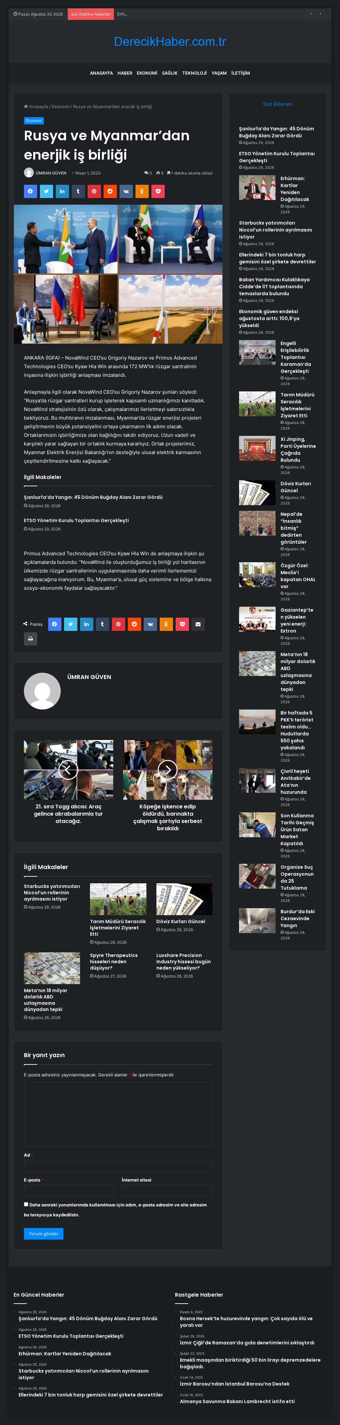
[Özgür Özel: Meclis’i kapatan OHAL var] (257, 574)
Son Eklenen (278, 104)
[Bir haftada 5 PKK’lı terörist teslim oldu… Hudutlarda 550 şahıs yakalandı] (257, 722)
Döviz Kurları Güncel (180, 921)
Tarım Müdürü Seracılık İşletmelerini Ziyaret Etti (118, 927)
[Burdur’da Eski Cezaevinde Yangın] (257, 920)
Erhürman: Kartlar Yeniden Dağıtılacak (156, 14)
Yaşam (219, 73)
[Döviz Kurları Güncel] (184, 899)
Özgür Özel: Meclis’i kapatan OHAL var (298, 576)
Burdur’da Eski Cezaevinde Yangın (298, 918)
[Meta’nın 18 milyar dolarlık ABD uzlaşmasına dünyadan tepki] (52, 968)
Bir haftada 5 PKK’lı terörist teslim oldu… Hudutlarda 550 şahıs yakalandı (297, 730)
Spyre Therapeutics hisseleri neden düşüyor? (114, 961)
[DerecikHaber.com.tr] (170, 42)
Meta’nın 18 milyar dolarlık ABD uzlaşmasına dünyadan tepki (45, 1000)
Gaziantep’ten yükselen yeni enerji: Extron (297, 620)
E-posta (34, 1180)
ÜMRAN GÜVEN (51, 172)
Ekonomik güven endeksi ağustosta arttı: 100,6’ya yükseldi (269, 318)
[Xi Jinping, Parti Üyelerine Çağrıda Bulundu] (257, 448)
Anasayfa (101, 73)
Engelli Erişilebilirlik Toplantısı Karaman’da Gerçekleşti (296, 357)
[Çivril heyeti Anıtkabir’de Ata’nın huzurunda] (257, 780)
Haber (125, 73)
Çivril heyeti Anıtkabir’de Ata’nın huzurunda (296, 781)
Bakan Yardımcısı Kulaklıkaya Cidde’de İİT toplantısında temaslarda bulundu (274, 286)
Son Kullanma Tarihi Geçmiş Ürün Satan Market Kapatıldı (297, 829)
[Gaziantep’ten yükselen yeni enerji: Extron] (257, 619)
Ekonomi (147, 73)
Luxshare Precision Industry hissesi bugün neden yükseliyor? (183, 961)
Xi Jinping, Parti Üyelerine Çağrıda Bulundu (298, 449)
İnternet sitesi (136, 1180)
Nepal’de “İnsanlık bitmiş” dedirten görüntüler (294, 528)
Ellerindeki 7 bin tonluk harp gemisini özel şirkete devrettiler (277, 258)
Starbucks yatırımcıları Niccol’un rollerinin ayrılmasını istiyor (52, 892)
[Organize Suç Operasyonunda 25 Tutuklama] (257, 876)
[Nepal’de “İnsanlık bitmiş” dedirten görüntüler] (257, 523)
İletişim (240, 73)
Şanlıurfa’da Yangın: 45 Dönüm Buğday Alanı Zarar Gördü (93, 497)
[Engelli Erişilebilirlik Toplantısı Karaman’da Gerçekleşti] (257, 352)
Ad (28, 1155)
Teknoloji (194, 73)
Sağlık (170, 73)
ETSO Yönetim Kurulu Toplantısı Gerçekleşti (76, 520)
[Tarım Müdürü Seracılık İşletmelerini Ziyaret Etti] (118, 899)
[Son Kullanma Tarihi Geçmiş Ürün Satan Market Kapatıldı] (257, 824)
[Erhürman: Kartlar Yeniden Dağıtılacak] (257, 187)
